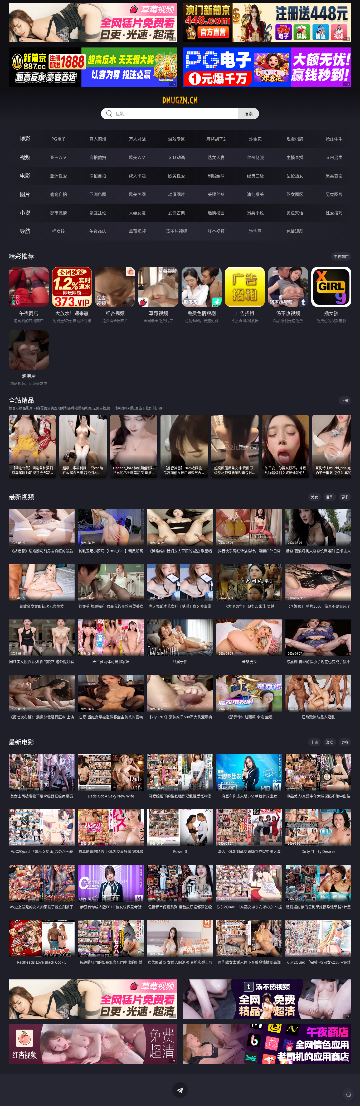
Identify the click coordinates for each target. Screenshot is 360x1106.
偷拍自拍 (97, 176)
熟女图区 (294, 194)
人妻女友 (137, 213)
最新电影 (21, 742)
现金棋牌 (294, 139)
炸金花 (255, 139)
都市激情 (58, 213)
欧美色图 (137, 194)
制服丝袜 (216, 176)
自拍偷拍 (97, 157)
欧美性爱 (176, 176)
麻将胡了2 (216, 139)
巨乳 (329, 496)
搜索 (248, 114)
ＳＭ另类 (334, 157)
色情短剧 (294, 231)
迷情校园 (216, 213)
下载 (345, 400)
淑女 (329, 742)
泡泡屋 (255, 231)
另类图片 (334, 194)
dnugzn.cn (180, 100)
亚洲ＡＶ (58, 157)
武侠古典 (176, 213)
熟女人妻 (216, 157)
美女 (314, 496)
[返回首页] (348, 1094)
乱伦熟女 (294, 176)
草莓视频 (137, 231)
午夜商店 (97, 231)
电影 (25, 175)
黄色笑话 (294, 213)
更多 (345, 496)
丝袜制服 (255, 157)
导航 (25, 231)
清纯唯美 (255, 194)
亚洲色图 (97, 194)
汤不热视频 (176, 231)
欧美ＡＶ (137, 157)
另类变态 (334, 176)
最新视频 (21, 496)
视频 (25, 157)
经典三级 (255, 176)
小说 (25, 212)
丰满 (314, 742)
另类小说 (255, 213)
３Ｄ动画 (176, 157)
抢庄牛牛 (334, 139)
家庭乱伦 (97, 213)
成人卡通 (137, 176)
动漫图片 (176, 194)
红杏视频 (216, 231)
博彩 (25, 138)
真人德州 (97, 139)
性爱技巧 (334, 213)
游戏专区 (176, 139)
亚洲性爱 (58, 176)
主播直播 (294, 157)
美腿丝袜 (216, 194)
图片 (25, 194)
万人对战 (137, 139)
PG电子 (58, 139)
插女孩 (58, 231)
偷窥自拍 (58, 194)
